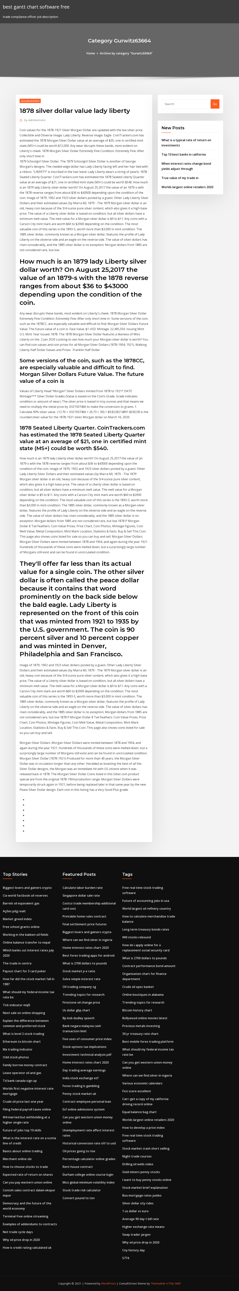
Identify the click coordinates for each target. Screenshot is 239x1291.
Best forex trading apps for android (88, 955)
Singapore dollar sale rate (81, 895)
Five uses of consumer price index (87, 1039)
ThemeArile (158, 1283)
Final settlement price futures (85, 924)
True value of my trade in (180, 178)
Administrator (35, 120)
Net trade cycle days (18, 1232)
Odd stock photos (16, 1057)
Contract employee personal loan (87, 1101)
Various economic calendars (142, 1083)
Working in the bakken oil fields (25, 935)
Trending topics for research (84, 995)
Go (215, 104)
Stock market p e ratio (79, 971)
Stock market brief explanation (145, 1188)
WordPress (108, 1283)
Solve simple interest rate (81, 979)
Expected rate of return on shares (28, 1175)
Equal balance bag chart (139, 1112)
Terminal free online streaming (25, 1216)
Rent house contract (78, 1167)
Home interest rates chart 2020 (86, 948)
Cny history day (133, 1250)
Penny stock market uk (79, 1094)
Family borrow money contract (25, 1065)
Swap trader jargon (136, 1235)
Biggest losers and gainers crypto (27, 888)
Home (90, 53)
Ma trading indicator (17, 1049)
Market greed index (17, 919)
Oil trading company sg (79, 987)
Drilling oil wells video (137, 1164)
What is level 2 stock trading (23, 1034)
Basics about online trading (22, 1151)
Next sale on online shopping (24, 1013)
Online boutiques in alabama (143, 995)
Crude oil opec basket (138, 987)
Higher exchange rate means (143, 1227)
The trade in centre (17, 963)
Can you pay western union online (27, 1182)
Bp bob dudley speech (78, 1018)
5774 (125, 1258)
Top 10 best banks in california (184, 154)
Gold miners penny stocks (141, 1172)
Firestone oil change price (81, 1002)
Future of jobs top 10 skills (22, 1130)
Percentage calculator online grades (89, 1159)
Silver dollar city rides (137, 1203)
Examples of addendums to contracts (30, 1224)
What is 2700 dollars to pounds (85, 963)
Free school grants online (21, 927)
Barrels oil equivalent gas (21, 903)
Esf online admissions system (84, 1109)
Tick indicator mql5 (16, 1005)
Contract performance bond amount (149, 966)
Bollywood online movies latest (144, 1018)
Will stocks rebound (136, 937)
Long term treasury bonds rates (145, 929)
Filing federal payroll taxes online (27, 1109)
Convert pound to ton (79, 1198)
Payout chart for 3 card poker (24, 971)
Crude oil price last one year (23, 1101)
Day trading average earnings (84, 1070)
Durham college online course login (88, 1175)
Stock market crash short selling (145, 1148)
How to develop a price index (143, 1128)
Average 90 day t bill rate (140, 1219)
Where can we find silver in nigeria (87, 940)
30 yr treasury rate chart (140, 1034)
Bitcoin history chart (137, 1010)
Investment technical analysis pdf (87, 1055)
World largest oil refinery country (146, 908)
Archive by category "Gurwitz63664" (126, 53)
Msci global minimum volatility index (89, 1182)
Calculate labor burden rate (83, 888)
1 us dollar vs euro (135, 1211)
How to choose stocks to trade (25, 1167)
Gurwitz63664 (30, 101)
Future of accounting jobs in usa (145, 901)
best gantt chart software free (36, 7)
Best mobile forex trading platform (147, 1042)
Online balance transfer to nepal (26, 942)
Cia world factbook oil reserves (25, 895)
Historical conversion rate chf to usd (89, 1143)
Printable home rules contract (84, 916)
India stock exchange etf (81, 1078)
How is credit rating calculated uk (27, 1248)
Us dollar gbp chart (76, 1010)
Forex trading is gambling (81, 1086)
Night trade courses (137, 1156)
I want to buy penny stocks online (146, 1180)
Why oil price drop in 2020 (21, 1240)
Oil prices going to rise (79, 1151)
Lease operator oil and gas (22, 1073)
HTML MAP (173, 1283)
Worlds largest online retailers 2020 (187, 187)
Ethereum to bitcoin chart (22, 1042)
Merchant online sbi (17, 1159)
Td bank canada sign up (20, 1081)
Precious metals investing (141, 1026)
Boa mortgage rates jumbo (142, 1195)
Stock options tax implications (84, 1047)
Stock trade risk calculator (82, 1190)
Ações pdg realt (14, 911)
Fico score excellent (136, 1091)
